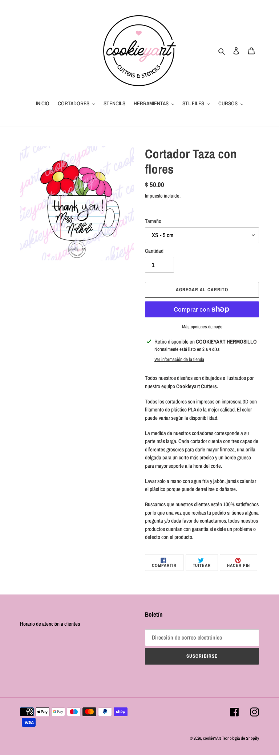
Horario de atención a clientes (50, 624)
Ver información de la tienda (179, 359)
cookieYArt (212, 738)
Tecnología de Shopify (240, 738)
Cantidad (154, 251)
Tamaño (153, 221)
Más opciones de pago (202, 327)
